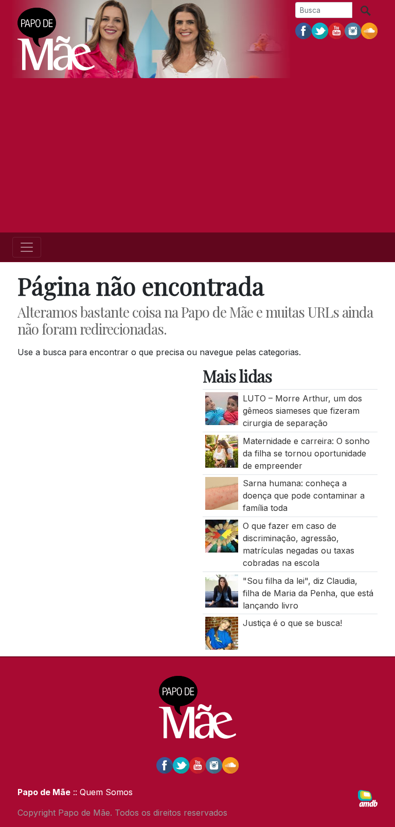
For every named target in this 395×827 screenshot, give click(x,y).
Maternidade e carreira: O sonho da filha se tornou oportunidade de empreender (306, 453)
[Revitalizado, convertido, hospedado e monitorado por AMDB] (368, 798)
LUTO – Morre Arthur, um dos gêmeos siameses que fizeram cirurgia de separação (302, 410)
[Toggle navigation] (26, 247)
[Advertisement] (197, 155)
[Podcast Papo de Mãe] (369, 30)
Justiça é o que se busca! (292, 623)
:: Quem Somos (101, 792)
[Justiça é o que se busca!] (221, 633)
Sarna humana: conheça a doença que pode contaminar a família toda (304, 495)
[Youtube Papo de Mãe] (336, 30)
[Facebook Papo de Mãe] (303, 30)
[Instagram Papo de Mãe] (353, 30)
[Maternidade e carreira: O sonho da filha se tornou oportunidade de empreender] (221, 450)
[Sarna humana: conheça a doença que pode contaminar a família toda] (221, 493)
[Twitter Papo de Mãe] (320, 30)
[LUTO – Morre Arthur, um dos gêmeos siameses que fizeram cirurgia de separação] (221, 408)
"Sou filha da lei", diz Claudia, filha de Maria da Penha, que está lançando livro (308, 593)
